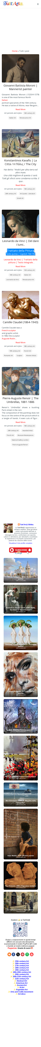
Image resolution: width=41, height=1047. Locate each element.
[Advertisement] (20, 29)
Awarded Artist (27, 430)
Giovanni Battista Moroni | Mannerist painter (20, 87)
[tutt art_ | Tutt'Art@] (22, 956)
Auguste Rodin (8, 338)
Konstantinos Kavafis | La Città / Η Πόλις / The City (20, 162)
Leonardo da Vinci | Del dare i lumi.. (20, 242)
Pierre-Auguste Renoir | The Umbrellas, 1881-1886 (20, 400)
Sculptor (19, 355)
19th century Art (29, 189)
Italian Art (12, 118)
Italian (5, 100)
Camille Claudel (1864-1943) (20, 322)
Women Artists (31, 355)
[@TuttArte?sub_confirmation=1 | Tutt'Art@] (20, 553)
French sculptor (9, 330)
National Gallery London (20, 440)
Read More (20, 109)
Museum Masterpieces (25, 435)
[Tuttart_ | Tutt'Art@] (18, 956)
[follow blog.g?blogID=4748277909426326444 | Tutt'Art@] (9, 956)
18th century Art (29, 346)
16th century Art (29, 113)
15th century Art (29, 270)
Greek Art (20, 198)
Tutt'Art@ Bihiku (26, 525)
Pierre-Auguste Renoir (20, 445)
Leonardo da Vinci (12, 279)
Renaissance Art (25, 118)
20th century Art (10, 194)
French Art (27, 351)
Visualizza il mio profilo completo (20, 543)
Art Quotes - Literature (27, 194)
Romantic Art (8, 355)
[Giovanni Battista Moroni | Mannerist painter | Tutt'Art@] (13, 5)
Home (14, 51)
